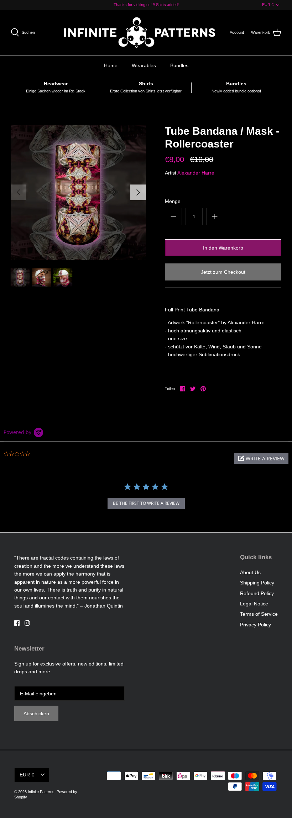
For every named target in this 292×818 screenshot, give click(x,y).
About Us (250, 572)
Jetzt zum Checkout (223, 272)
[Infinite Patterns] (142, 32)
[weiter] (138, 192)
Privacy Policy (255, 624)
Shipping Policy (257, 583)
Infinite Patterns (41, 792)
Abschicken (36, 713)
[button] (261, 458)
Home (111, 65)
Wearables (144, 65)
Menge (173, 201)
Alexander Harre (195, 173)
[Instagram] (27, 623)
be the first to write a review (146, 503)
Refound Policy (257, 593)
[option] (78, 192)
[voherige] (18, 192)
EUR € (267, 4)
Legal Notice (254, 603)
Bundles (179, 65)
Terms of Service (259, 614)
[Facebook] (17, 623)
